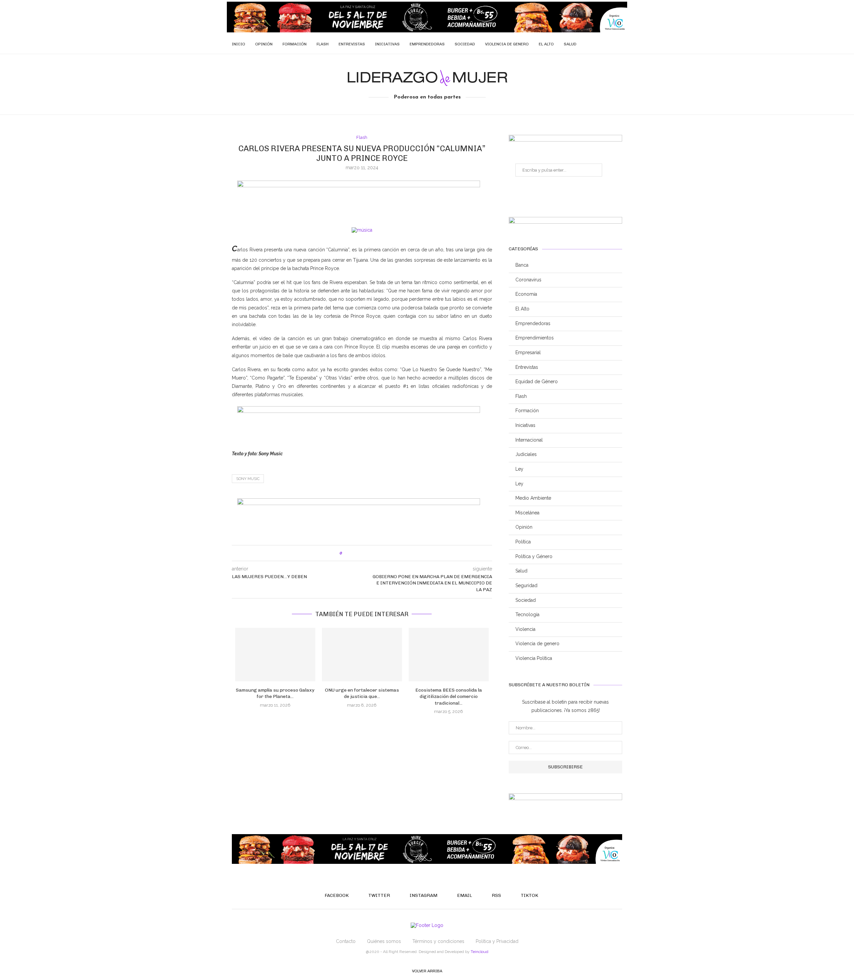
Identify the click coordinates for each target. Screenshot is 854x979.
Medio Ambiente (533, 498)
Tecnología (527, 614)
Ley (519, 469)
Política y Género (533, 556)
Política (523, 541)
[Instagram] (595, 44)
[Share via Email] (375, 553)
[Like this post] (346, 553)
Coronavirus (528, 279)
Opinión (264, 44)
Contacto (346, 941)
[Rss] (609, 44)
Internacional (529, 440)
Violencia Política (533, 658)
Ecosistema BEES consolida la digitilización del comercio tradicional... (448, 696)
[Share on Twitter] (361, 553)
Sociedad (465, 44)
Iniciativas (387, 44)
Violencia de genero (507, 44)
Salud (570, 44)
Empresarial (528, 352)
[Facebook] (581, 44)
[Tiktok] (616, 44)
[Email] (602, 44)
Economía (526, 294)
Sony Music (248, 479)
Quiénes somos (384, 941)
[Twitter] (588, 44)
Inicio (238, 44)
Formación (295, 44)
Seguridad (526, 585)
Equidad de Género (536, 381)
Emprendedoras (427, 44)
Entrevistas (352, 44)
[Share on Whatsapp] (368, 553)
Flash (323, 44)
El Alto (546, 44)
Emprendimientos (534, 337)
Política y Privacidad (497, 941)
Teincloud (479, 951)
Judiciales (526, 454)
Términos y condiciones (438, 941)
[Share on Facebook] (354, 553)
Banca (521, 265)
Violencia (525, 629)
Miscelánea (527, 512)
